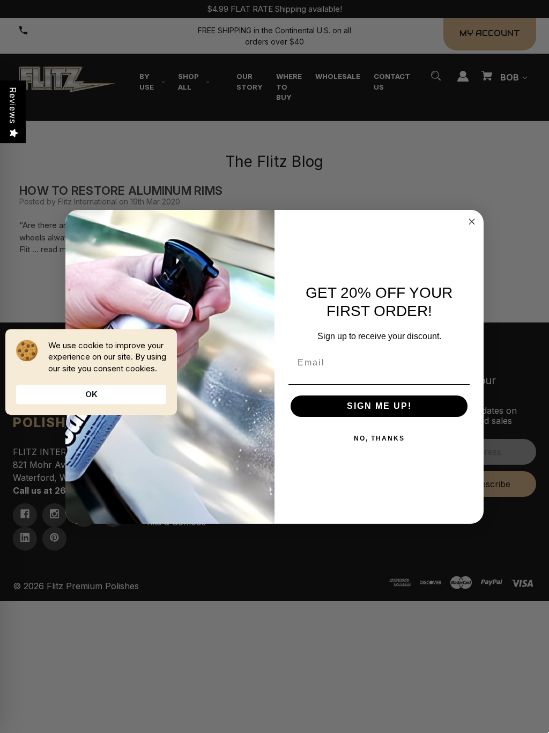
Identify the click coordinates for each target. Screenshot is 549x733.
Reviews (13, 105)
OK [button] (91, 394)
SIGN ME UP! (379, 406)
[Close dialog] (471, 221)
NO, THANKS (379, 438)
